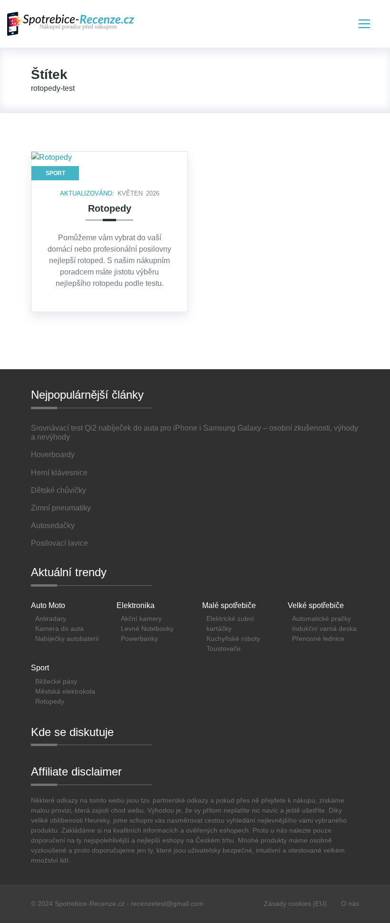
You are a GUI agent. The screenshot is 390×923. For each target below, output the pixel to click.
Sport (55, 173)
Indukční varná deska (324, 628)
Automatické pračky (321, 618)
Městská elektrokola (65, 691)
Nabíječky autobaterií (67, 638)
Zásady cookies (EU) (295, 903)
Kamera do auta (59, 628)
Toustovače (223, 648)
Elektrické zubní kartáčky (230, 623)
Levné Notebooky (147, 628)
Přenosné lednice (318, 638)
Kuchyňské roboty (233, 638)
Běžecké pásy (56, 681)
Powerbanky (139, 638)
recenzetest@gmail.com (167, 903)
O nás (350, 903)
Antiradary (50, 618)
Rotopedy (109, 208)
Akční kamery (141, 618)
